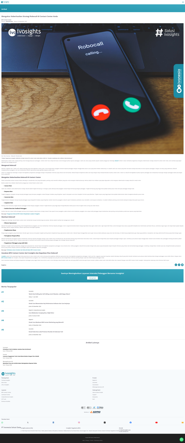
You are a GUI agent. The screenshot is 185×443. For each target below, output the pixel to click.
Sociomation (95, 384)
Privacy (87, 440)
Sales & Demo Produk (97, 392)
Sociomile (94, 382)
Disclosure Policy (98, 440)
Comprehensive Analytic (7, 397)
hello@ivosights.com (125, 430)
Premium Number (5, 401)
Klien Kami (4, 382)
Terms (91, 440)
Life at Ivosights (5, 384)
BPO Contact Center (6, 392)
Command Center (5, 394)
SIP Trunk (3, 399)
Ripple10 (94, 380)
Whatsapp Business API (98, 387)
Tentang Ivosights (5, 380)
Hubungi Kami (92, 278)
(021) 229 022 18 (124, 431)
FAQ (83, 440)
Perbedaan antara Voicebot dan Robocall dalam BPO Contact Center (24, 250)
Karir (93, 399)
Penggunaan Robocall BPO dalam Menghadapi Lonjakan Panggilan (23, 214)
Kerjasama (95, 397)
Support (94, 394)
